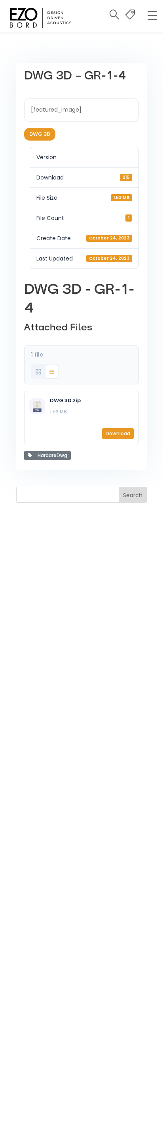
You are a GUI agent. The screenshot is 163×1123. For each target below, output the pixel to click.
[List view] (51, 371)
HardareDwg (51, 455)
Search (132, 495)
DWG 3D (39, 134)
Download (118, 433)
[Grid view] (38, 371)
